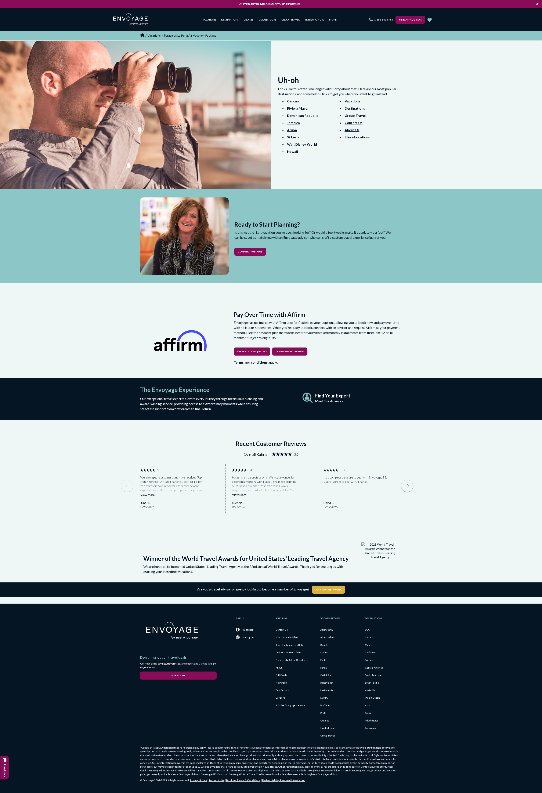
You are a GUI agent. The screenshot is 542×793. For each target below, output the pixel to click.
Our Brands (282, 690)
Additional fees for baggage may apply (183, 747)
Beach (324, 645)
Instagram (248, 637)
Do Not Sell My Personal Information (283, 780)
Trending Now (314, 19)
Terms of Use (216, 780)
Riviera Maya (297, 108)
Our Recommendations (288, 652)
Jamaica (293, 123)
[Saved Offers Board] (429, 20)
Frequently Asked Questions (292, 660)
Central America (374, 667)
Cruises (248, 19)
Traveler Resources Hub (289, 645)
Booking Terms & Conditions (243, 780)
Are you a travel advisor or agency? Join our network (269, 3)
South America (373, 675)
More (333, 19)
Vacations (209, 19)
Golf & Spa (325, 675)
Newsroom (281, 682)
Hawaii (292, 151)
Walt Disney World (302, 144)
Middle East (371, 720)
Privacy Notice (198, 780)
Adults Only (326, 629)
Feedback (5, 770)
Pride (323, 713)
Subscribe (178, 675)
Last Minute (326, 690)
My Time (325, 705)
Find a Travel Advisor (287, 637)
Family (323, 667)
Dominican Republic (302, 115)
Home (142, 35)
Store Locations (357, 137)
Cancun (293, 101)
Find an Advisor (410, 19)
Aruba (292, 130)
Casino (324, 652)
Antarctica (370, 728)
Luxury (324, 697)
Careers (280, 697)
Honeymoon (326, 682)
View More (147, 494)
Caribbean (370, 652)
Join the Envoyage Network (290, 705)
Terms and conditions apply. (256, 362)
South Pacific (372, 682)
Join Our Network (328, 589)
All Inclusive (327, 637)
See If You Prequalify (252, 351)
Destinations (230, 19)
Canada (369, 637)
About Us (352, 130)
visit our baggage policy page (378, 747)
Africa (368, 713)
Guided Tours (267, 19)
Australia (370, 690)
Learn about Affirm (290, 351)
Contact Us (353, 123)
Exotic (323, 660)
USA (367, 629)
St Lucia (293, 137)
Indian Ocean (372, 697)
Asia (367, 705)
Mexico (369, 645)
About (279, 667)
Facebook (248, 629)
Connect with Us (250, 251)
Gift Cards (281, 675)
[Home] (132, 20)
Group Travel (290, 19)
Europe (369, 660)
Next (407, 486)
